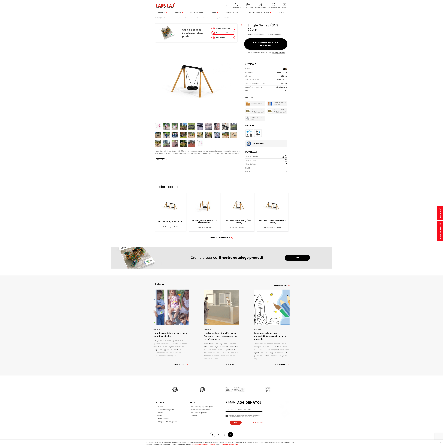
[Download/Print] (283, 156)
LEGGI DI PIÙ (179, 365)
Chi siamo (161, 13)
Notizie (159, 416)
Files (214, 13)
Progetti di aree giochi (165, 410)
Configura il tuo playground (167, 422)
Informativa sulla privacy (229, 444)
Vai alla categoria (220, 237)
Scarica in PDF (222, 33)
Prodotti (194, 402)
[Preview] (286, 156)
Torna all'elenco (242, 25)
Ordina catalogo (232, 13)
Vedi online (220, 37)
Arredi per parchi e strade (200, 410)
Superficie (195, 416)
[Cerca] (227, 5)
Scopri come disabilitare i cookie (203, 444)
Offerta (177, 13)
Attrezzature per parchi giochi (202, 407)
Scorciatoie (162, 402)
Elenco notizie (280, 285)
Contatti (282, 13)
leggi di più (160, 159)
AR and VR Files (196, 13)
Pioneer (278, 34)
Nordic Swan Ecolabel (259, 13)
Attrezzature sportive (199, 413)
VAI (297, 258)
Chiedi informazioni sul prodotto (265, 44)
